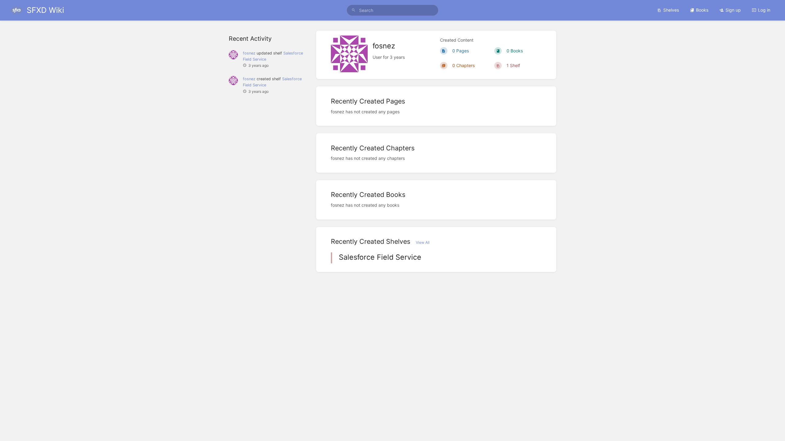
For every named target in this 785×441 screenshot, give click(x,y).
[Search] (353, 10)
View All (423, 242)
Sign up (733, 10)
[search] (392, 10)
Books (702, 10)
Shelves (671, 10)
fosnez (249, 53)
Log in (764, 10)
